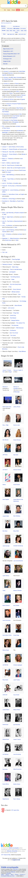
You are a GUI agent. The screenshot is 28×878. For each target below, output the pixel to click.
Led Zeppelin (12, 272)
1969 (11, 34)
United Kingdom (8, 79)
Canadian (16, 183)
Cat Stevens (13, 330)
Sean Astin (11, 152)
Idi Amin (12, 99)
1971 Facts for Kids (5, 854)
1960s (14, 30)
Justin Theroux (6, 575)
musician (23, 168)
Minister (24, 154)
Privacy (16, 874)
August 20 (4, 185)
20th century (16, 28)
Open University (17, 77)
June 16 (4, 179)
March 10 (4, 158)
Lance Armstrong (14, 190)
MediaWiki (9, 873)
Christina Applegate (17, 665)
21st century (23, 28)
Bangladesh (14, 117)
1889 (3, 223)
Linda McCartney (18, 269)
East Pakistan (5, 111)
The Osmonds (15, 325)
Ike (10, 333)
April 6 (3, 212)
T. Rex (9, 287)
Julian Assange (6, 545)
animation (18, 126)
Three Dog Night (16, 259)
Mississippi (16, 391)
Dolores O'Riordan (17, 590)
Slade (12, 279)
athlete (3, 192)
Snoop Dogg (12, 198)
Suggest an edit (16, 859)
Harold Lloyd (5, 724)
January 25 (6, 99)
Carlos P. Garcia (17, 739)
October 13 (4, 194)
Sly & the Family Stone (15, 284)
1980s (22, 30)
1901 (12, 231)
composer (21, 212)
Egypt (10, 371)
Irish (16, 168)
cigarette (4, 75)
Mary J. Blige (5, 425)
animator (20, 234)
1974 (24, 34)
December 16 (7, 120)
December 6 (7, 114)
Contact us (22, 874)
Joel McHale (5, 665)
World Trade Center (7, 406)
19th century (9, 28)
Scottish (17, 165)
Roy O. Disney (16, 799)
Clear (23, 6)
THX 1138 (4, 252)
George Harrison (15, 320)
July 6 (3, 230)
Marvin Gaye (15, 267)
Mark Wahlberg (10, 174)
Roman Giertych (13, 154)
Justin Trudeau (16, 679)
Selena (4, 484)
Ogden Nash (10, 217)
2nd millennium (16, 26)
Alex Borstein (5, 439)
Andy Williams (22, 351)
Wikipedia (13, 872)
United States (22, 71)
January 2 (6, 71)
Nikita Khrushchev (14, 238)
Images (8, 10)
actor (25, 149)
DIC (3, 126)
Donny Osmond (17, 289)
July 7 (3, 234)
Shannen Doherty (17, 469)
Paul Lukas (5, 769)
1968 (8, 34)
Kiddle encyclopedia (14, 848)
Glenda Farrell (6, 739)
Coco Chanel (16, 694)
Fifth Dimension (20, 328)
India (9, 105)
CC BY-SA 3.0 (16, 869)
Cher (19, 294)
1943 (15, 227)
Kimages (13, 10)
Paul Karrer (10, 221)
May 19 (4, 217)
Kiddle (2, 874)
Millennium (3, 26)
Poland (16, 83)
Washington (5, 132)
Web (5, 10)
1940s (7, 30)
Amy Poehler (16, 605)
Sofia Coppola (6, 499)
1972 (20, 34)
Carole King (13, 315)
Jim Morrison (9, 225)
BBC (12, 77)
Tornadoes (15, 388)
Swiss (15, 221)
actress (22, 147)
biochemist (19, 221)
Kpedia (18, 10)
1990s (25, 30)
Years (4, 34)
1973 (22, 34)
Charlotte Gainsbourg (18, 545)
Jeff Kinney (5, 454)
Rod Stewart (13, 318)
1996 (4, 180)
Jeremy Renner (16, 406)
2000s (16, 32)
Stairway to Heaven (7, 264)
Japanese (13, 163)
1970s (18, 30)
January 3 (6, 77)
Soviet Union (8, 240)
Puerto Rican (20, 201)
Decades (3, 30)
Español (22, 10)
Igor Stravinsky (10, 212)
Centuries (3, 28)
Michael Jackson (16, 292)
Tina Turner (15, 333)
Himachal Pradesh (16, 103)
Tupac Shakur (10, 179)
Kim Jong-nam (10, 170)
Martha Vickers (16, 784)
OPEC (17, 91)
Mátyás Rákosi (16, 709)
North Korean (22, 170)
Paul (11, 269)
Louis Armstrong (10, 230)
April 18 (4, 165)
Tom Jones (13, 335)
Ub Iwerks (8, 234)
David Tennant (10, 165)
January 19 (6, 89)
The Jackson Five (20, 323)
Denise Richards (13, 149)
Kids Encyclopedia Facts (6, 23)
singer (3, 176)
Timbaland (10, 158)
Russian (17, 212)
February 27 (5, 154)
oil (6, 95)
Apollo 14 (21, 370)
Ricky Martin (13, 201)
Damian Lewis (16, 425)
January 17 (5, 147)
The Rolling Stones (15, 277)
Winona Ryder (6, 650)
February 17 (5, 149)
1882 (4, 214)
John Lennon (11, 308)
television (10, 73)
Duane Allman (6, 784)
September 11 (5, 238)
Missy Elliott (16, 531)
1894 (17, 240)
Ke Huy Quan (11, 185)
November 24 (7, 130)
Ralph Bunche (6, 799)
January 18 (6, 83)
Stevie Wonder (18, 305)
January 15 (5, 370)
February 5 (15, 370)
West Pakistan (20, 108)
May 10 (4, 170)
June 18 (4, 221)
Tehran (11, 93)
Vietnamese (19, 185)
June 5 (3, 174)
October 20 (4, 198)
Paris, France (6, 128)
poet (21, 217)
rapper (17, 163)
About (12, 874)
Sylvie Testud (12, 147)
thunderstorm (20, 130)
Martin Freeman (6, 605)
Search (25, 5)
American (21, 149)
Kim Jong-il (8, 172)
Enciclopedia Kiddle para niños (7, 876)
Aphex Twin (10, 168)
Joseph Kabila (6, 516)
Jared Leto (5, 694)
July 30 (4, 183)
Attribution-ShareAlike (12, 851)
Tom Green (9, 183)
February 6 (5, 386)
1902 (3, 218)
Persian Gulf (19, 97)
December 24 (5, 201)
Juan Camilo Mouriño (18, 560)
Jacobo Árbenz (6, 709)
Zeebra (8, 163)
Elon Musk (5, 531)
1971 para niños (15, 810)
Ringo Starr (16, 313)
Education (4, 156)
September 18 (5, 190)
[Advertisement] (14, 15)
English (19, 168)
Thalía (4, 590)
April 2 (3, 163)
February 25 (5, 152)
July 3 (3, 225)
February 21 (16, 386)
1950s (10, 30)
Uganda (23, 99)
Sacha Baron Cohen (13, 194)
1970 (13, 34)
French (18, 147)
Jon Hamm (5, 469)
